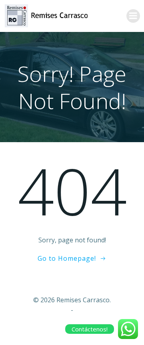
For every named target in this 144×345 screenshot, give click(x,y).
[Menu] (133, 16)
